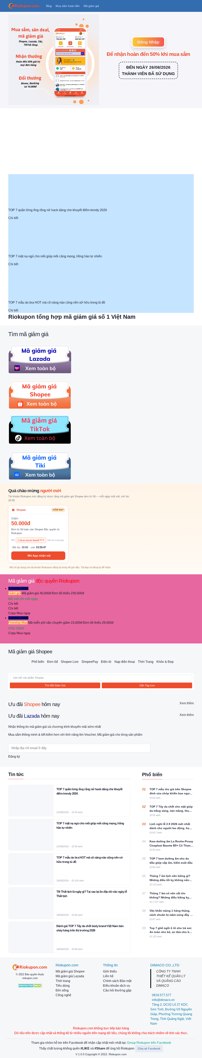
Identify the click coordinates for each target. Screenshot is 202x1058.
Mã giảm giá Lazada (70, 976)
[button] (49, 6)
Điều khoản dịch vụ (116, 985)
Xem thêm (187, 703)
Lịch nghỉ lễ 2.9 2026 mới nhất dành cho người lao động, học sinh (170, 828)
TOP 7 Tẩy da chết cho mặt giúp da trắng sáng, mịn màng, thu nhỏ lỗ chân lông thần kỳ (171, 810)
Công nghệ (63, 995)
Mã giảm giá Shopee (70, 971)
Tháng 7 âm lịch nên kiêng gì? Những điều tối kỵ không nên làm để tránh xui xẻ (170, 880)
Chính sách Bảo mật (117, 981)
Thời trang (63, 981)
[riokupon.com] (30, 967)
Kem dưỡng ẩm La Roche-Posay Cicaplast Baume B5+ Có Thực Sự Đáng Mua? (171, 845)
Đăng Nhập (148, 42)
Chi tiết (13, 218)
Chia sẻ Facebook (149, 1048)
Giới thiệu (110, 971)
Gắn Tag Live (147, 685)
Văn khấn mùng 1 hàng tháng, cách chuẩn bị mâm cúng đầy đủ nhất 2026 (172, 915)
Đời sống (62, 990)
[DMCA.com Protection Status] (30, 985)
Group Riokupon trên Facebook (149, 1042)
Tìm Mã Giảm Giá (55, 685)
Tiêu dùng (63, 985)
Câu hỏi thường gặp (117, 990)
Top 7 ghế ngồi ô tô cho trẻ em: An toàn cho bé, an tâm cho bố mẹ (171, 932)
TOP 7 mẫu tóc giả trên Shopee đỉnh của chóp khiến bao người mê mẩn (171, 793)
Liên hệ (108, 976)
